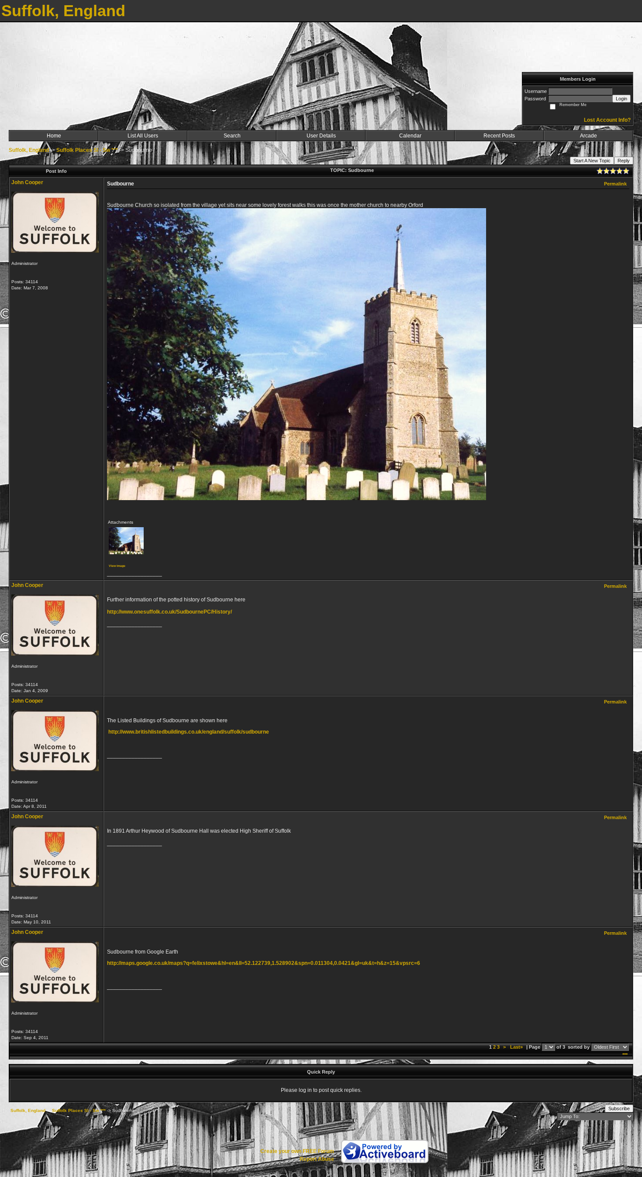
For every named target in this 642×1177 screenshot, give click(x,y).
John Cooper (27, 182)
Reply (624, 160)
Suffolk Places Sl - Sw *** (87, 150)
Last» (517, 1047)
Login (621, 98)
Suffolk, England (29, 150)
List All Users (143, 136)
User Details (321, 136)
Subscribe (619, 1108)
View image (117, 566)
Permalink (615, 183)
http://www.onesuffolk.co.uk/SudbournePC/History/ (169, 612)
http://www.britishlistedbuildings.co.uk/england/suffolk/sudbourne (188, 732)
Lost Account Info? (607, 120)
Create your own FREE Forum (297, 1151)
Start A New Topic (592, 160)
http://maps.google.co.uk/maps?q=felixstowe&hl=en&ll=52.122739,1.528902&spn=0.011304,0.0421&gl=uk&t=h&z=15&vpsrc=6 (263, 963)
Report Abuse (317, 1159)
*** (625, 1054)
